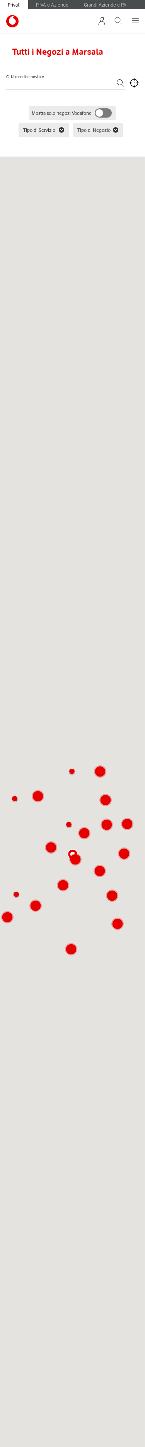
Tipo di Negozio (94, 130)
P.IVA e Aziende (52, 5)
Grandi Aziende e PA (105, 5)
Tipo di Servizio (39, 130)
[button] (68, 824)
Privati (14, 5)
